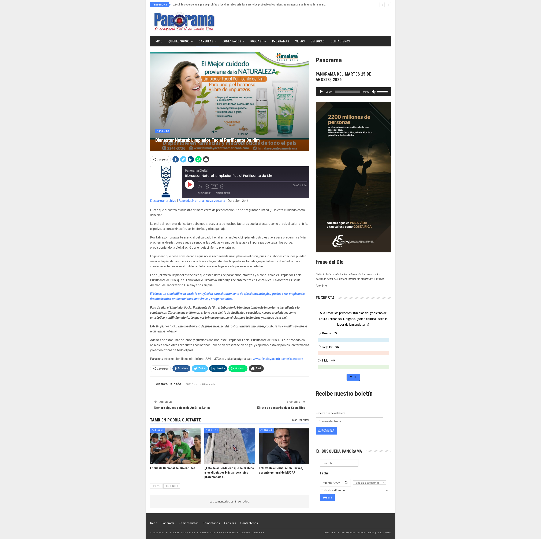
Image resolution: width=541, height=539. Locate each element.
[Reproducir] (321, 91)
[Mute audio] (200, 186)
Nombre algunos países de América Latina (182, 408)
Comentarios (232, 41)
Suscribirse (326, 430)
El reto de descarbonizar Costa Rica (281, 408)
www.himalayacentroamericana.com (278, 358)
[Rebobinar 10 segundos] (207, 186)
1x (214, 186)
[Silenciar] (374, 91)
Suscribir (204, 193)
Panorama (168, 523)
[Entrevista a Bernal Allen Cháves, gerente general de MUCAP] (284, 446)
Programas (280, 41)
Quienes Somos (179, 41)
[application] (353, 91)
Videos (300, 41)
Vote (353, 377)
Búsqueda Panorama (341, 451)
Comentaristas (188, 523)
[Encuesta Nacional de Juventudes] (175, 446)
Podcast (256, 41)
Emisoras (318, 41)
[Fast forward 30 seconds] (222, 186)
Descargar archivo (163, 200)
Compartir (223, 193)
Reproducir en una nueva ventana (202, 200)
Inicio (158, 41)
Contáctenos (340, 41)
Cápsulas (206, 41)
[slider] (383, 91)
